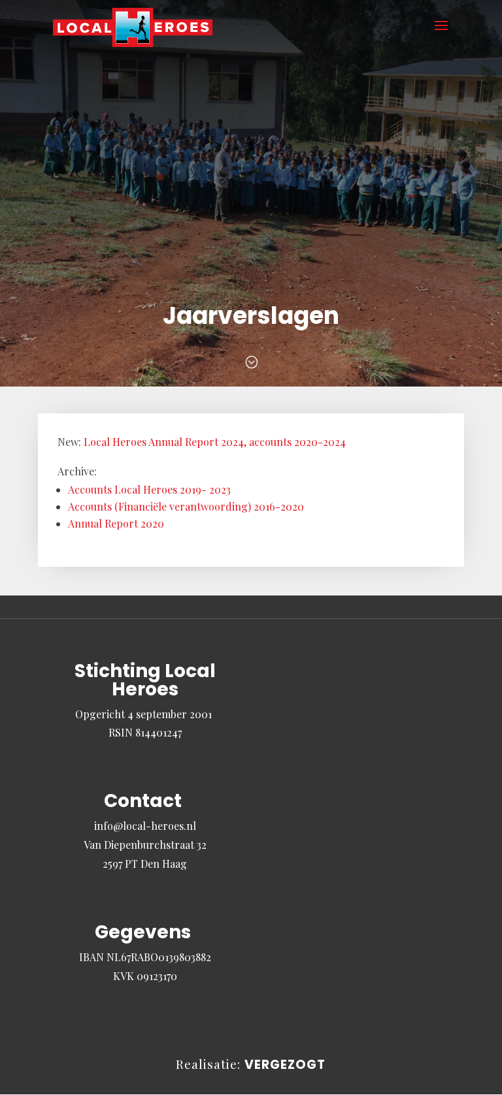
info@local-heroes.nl (145, 826)
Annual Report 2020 (116, 523)
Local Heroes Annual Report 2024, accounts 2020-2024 (215, 442)
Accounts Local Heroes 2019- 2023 (149, 489)
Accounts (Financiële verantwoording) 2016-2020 (186, 506)
